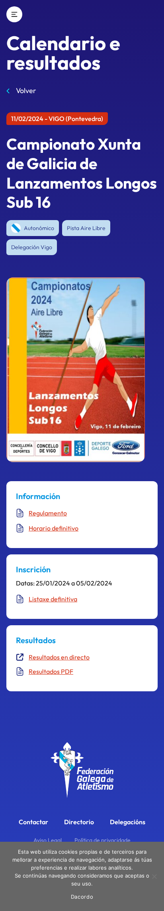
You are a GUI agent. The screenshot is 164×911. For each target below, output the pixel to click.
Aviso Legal (47, 840)
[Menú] (14, 14)
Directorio (79, 822)
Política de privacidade (102, 840)
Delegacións (127, 822)
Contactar (33, 822)
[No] (154, 876)
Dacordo (82, 896)
